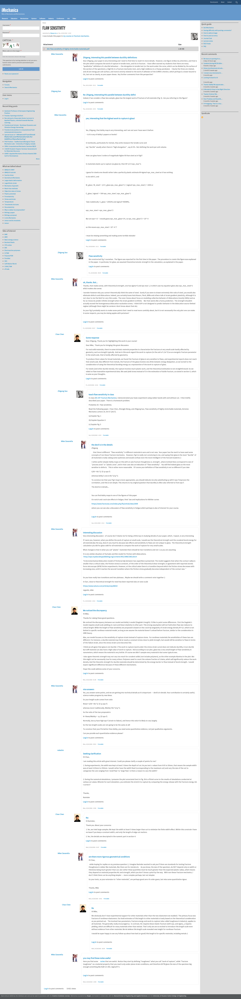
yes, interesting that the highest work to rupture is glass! (110, 118)
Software (42, 18)
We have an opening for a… (212, 59)
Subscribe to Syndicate (202, 117)
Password (6, 32)
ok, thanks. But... (90, 282)
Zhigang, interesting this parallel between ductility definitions (110, 57)
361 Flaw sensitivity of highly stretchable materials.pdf (68, 49)
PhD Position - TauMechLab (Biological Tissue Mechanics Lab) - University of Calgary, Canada (19, 143)
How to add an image (210, 33)
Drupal (89, 996)
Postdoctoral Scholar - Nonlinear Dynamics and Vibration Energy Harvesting (20, 126)
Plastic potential (10, 194)
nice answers (88, 689)
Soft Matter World (10, 264)
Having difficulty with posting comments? (217, 30)
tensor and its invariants (12, 220)
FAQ (204, 46)
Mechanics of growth (11, 186)
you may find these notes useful (97, 958)
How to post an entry (210, 36)
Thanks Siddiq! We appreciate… (214, 85)
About (222, 2)
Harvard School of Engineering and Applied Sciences (131, 996)
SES (5, 261)
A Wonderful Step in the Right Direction (216, 89)
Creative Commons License (61, 996)
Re (93, 908)
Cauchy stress (9, 175)
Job (68, 18)
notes (102, 961)
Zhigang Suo (53, 33)
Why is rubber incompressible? (14, 210)
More (38, 159)
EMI (5, 248)
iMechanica (10, 10)
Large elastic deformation (13, 180)
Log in (85, 79)
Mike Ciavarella (57, 54)
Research (5, 18)
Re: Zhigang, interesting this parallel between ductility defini (109, 94)
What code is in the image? (11, 51)
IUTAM (6, 253)
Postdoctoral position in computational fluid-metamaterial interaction (19, 131)
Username (6, 25)
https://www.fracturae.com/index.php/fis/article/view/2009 (115, 504)
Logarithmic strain (10, 183)
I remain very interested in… (213, 73)
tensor (6, 223)
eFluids (6, 269)
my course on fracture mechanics (76, 36)
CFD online (8, 245)
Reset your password (11, 74)
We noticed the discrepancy (95, 610)
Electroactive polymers (12, 250)
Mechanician (24, 18)
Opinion (34, 18)
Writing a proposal (10, 215)
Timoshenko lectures (11, 204)
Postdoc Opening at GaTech (13, 116)
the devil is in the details (102, 444)
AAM (5, 234)
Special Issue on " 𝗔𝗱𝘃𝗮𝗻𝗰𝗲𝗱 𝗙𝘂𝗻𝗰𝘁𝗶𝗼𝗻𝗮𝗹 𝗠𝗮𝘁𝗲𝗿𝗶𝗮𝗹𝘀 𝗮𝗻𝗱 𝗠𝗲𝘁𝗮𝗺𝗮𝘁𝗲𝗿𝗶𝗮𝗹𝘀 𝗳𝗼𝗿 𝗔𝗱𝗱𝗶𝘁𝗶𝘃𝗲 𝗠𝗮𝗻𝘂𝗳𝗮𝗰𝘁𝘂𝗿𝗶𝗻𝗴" (19, 137)
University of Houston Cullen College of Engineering (169, 996)
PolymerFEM (8, 256)
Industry (51, 18)
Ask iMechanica (208, 28)
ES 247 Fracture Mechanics (105, 398)
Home (44, 23)
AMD (6, 237)
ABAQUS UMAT (9, 170)
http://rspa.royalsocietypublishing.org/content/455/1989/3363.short (110, 557)
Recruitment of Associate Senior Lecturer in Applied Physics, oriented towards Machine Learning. (19, 120)
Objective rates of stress (12, 191)
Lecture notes (208, 41)
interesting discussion (92, 532)
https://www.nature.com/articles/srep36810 (100, 586)
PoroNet (7, 258)
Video (74, 18)
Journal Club (207, 38)
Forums (7, 85)
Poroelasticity (9, 196)
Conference (60, 18)
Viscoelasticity (9, 207)
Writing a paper (9, 212)
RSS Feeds (207, 44)
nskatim (60, 750)
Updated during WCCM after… (213, 63)
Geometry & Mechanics (12, 178)
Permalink (100, 85)
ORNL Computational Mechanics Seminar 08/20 (20, 146)
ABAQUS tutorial (10, 172)
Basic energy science (11, 240)
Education (14, 18)
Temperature (8, 202)
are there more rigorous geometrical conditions (109, 856)
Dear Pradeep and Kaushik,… (213, 99)
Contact (229, 2)
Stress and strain (10, 199)
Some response (92, 337)
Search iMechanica (10, 87)
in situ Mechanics (10, 218)
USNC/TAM (8, 266)
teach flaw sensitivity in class (101, 394)
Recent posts (214, 2)
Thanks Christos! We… (210, 94)
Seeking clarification (92, 753)
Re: (87, 817)
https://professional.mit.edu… (213, 68)
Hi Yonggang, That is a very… (213, 104)
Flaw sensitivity (95, 256)
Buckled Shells (9, 242)
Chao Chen (59, 334)
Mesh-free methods (11, 188)
